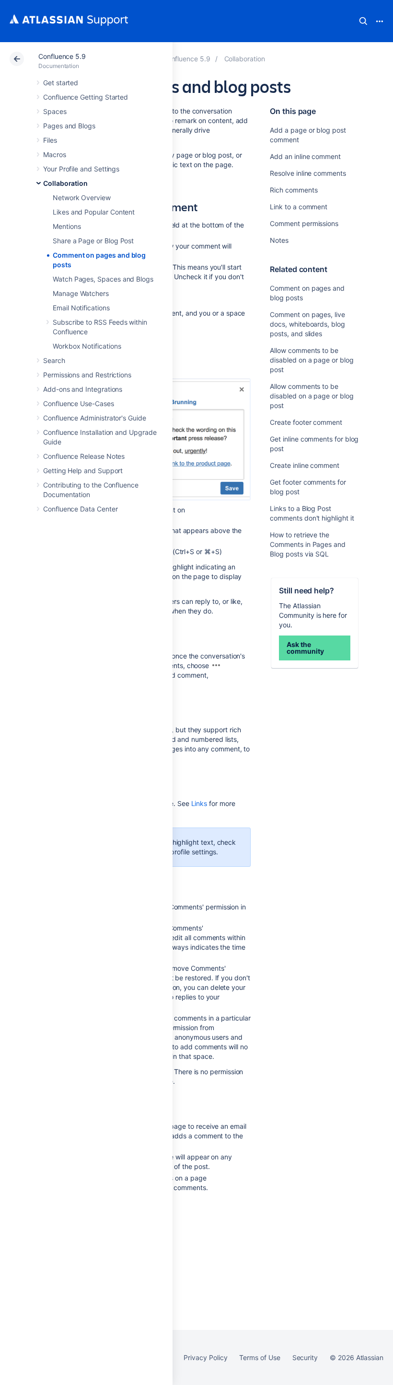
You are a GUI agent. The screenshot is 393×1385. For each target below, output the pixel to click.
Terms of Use (259, 1357)
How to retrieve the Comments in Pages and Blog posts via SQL (308, 544)
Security (305, 1357)
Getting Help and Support (83, 470)
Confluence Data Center (80, 509)
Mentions (67, 226)
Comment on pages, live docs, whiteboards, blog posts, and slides (307, 324)
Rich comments (293, 190)
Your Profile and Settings (81, 169)
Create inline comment (304, 465)
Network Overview (82, 197)
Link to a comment (298, 207)
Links (199, 803)
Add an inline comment (305, 156)
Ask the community (305, 647)
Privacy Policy (205, 1357)
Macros (54, 154)
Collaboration (65, 183)
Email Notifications (81, 308)
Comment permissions (304, 223)
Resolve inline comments (308, 173)
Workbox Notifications (87, 346)
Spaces (55, 111)
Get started (60, 83)
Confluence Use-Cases (78, 403)
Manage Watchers (81, 293)
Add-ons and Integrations (82, 389)
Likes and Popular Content (94, 212)
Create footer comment (306, 422)
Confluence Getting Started (85, 97)
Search (363, 21)
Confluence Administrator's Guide (94, 418)
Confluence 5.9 (62, 56)
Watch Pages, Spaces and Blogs (103, 279)
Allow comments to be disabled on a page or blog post (311, 360)
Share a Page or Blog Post (93, 241)
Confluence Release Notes (84, 456)
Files (50, 140)
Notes (279, 240)
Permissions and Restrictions (87, 375)
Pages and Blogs (69, 126)
